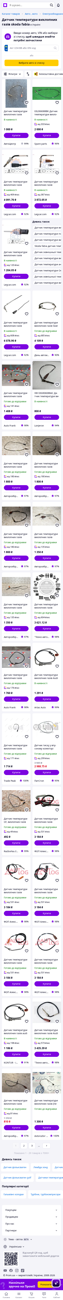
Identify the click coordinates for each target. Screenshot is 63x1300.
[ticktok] (23, 1270)
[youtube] (5, 1270)
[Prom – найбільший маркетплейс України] (5, 5)
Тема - (15, 1239)
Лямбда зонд (40, 1167)
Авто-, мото (31, 13)
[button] (16, 135)
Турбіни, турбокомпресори (45, 1194)
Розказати (46, 1284)
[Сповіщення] (58, 5)
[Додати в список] (26, 102)
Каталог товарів (11, 13)
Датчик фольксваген (15, 1167)
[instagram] (17, 1270)
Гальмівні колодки (14, 1194)
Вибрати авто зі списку (31, 62)
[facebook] (11, 1270)
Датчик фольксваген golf (17, 1177)
